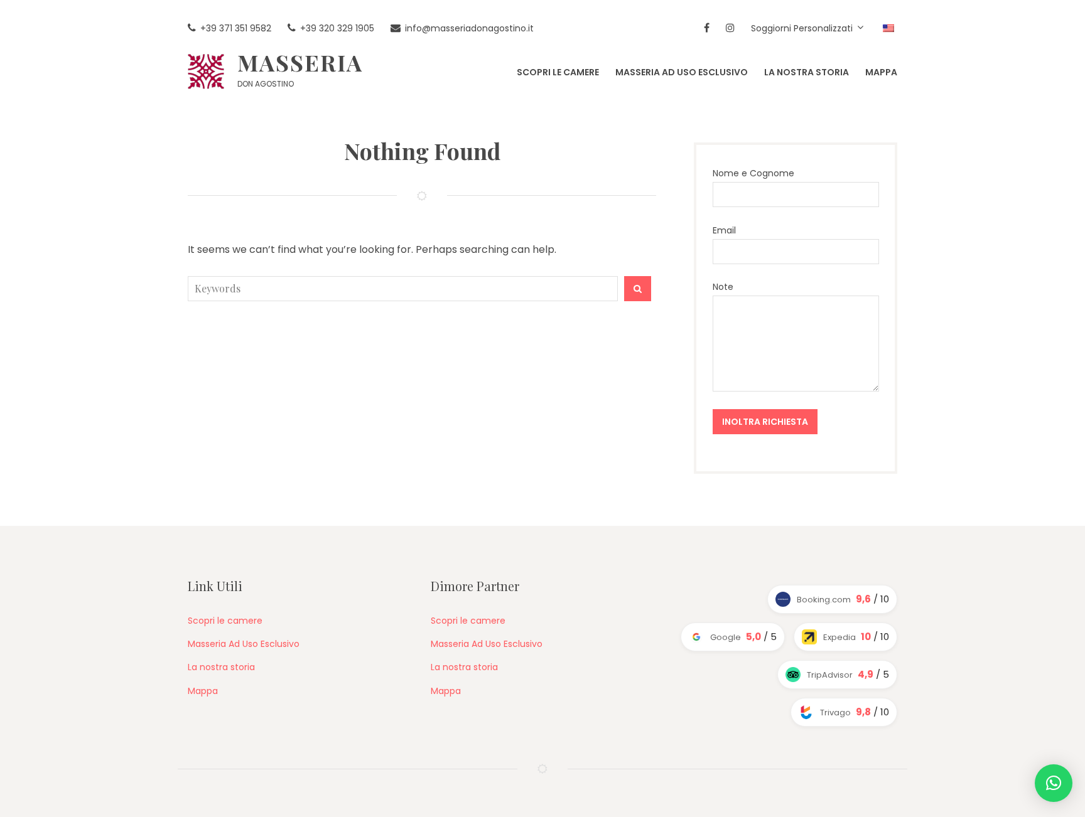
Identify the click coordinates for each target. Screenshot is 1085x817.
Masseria (300, 62)
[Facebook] (707, 28)
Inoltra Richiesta (765, 421)
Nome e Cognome (753, 173)
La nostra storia (221, 667)
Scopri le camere (225, 620)
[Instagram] (730, 28)
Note (723, 286)
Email (724, 230)
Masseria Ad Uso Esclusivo (244, 644)
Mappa (203, 691)
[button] (1053, 783)
